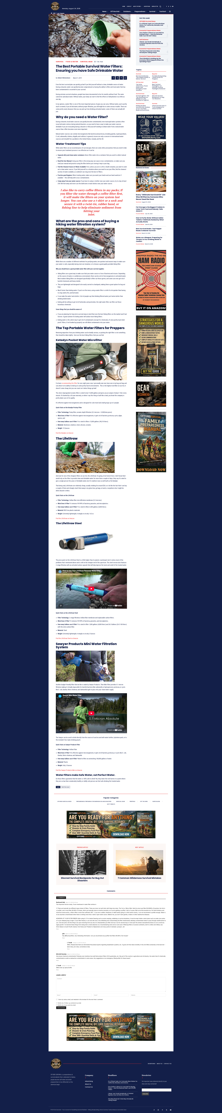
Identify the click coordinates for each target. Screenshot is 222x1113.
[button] (160, 6)
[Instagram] (169, 6)
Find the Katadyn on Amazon (64, 433)
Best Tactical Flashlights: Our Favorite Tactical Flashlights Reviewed (158, 87)
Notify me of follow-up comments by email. (69, 1003)
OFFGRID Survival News (147, 21)
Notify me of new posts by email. (67, 1005)
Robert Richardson (64, 78)
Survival (59, 61)
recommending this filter (69, 383)
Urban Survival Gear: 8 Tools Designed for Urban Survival (159, 107)
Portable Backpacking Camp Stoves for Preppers (159, 77)
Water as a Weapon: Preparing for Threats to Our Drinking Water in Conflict (149, 239)
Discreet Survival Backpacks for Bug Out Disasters (158, 97)
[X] (171, 6)
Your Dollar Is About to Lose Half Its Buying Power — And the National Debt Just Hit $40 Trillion (151, 34)
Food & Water (72, 61)
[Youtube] (173, 6)
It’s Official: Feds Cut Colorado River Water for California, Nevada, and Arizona (152, 25)
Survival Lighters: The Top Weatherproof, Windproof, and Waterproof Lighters (142, 98)
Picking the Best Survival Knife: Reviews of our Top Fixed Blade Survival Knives (143, 108)
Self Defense (143, 39)
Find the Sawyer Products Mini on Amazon (69, 770)
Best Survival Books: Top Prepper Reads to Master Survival (143, 77)
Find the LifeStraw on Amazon (65, 518)
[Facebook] (166, 6)
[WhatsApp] (125, 78)
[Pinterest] (121, 78)
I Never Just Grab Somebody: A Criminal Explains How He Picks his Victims (151, 43)
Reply (57, 929)
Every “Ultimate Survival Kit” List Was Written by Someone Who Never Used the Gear (150, 196)
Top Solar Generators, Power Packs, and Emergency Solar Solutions (142, 87)
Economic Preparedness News (150, 30)
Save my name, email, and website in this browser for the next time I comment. (80, 999)
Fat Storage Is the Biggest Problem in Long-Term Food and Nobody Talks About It (150, 209)
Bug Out (154, 73)
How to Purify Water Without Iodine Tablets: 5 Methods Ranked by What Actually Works (150, 220)
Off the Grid (139, 82)
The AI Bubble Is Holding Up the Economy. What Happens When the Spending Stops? (151, 60)
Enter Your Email (146, 1087)
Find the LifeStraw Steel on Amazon (67, 638)
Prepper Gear (65, 787)
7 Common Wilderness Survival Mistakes (139, 878)
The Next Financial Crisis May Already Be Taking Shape (149, 51)
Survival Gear (86, 61)
